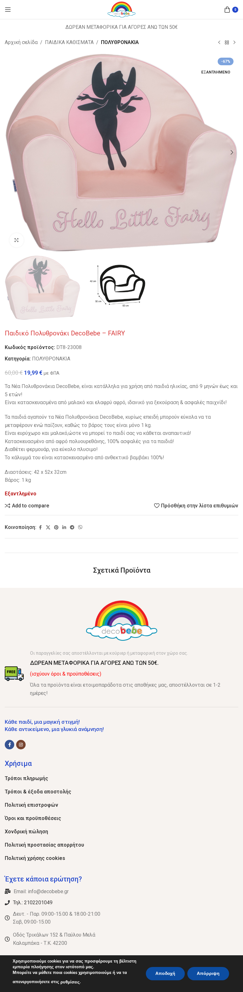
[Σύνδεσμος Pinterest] (56, 527)
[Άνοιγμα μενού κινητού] (8, 9)
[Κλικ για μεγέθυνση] (16, 240)
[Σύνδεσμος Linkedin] (64, 527)
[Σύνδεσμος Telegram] (72, 527)
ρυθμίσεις (70, 982)
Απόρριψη (208, 973)
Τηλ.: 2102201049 (33, 903)
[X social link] (48, 527)
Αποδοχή (165, 973)
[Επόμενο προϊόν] (234, 43)
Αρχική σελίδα (21, 42)
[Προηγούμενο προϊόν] (219, 43)
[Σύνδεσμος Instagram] (21, 744)
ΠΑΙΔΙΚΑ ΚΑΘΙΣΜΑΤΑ (69, 42)
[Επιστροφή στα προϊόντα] (227, 43)
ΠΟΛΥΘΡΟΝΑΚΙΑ (120, 42)
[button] (11, 152)
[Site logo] (122, 9)
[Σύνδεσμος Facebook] (40, 527)
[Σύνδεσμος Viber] (80, 527)
